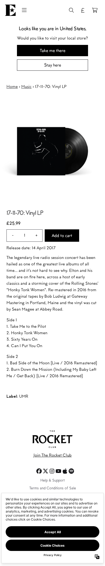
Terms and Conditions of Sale (52, 488)
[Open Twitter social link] (45, 471)
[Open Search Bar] (71, 10)
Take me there (52, 50)
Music (26, 87)
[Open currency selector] (83, 10)
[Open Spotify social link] (71, 471)
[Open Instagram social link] (52, 471)
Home (12, 87)
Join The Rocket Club (52, 455)
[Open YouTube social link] (58, 471)
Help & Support (52, 481)
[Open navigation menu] (24, 10)
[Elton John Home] (10, 10)
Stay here (52, 64)
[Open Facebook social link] (39, 471)
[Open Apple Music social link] (65, 471)
